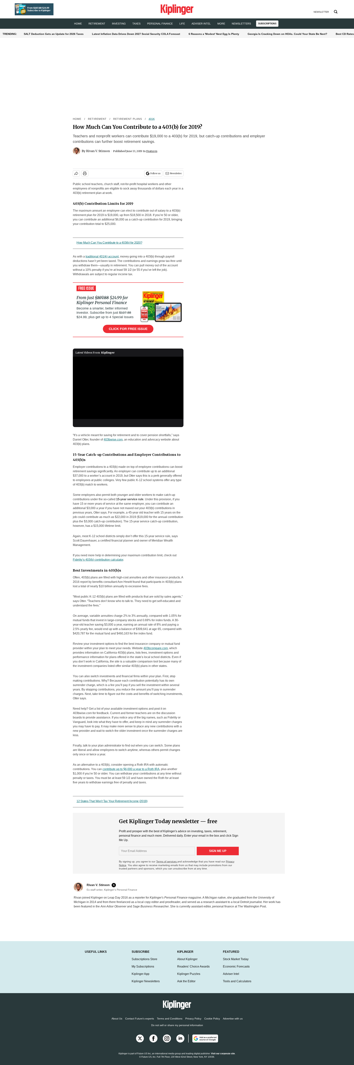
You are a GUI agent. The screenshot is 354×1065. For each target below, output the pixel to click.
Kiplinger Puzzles (188, 977)
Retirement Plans (127, 118)
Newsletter (176, 173)
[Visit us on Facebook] (153, 1042)
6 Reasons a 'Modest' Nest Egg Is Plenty (214, 33)
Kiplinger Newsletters (146, 984)
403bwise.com (113, 439)
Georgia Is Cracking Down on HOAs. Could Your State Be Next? (287, 33)
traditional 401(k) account (102, 256)
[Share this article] (76, 173)
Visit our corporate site (223, 1057)
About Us (117, 1022)
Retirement (96, 23)
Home (77, 118)
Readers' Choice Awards (193, 970)
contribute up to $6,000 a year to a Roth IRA (131, 769)
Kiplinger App (140, 977)
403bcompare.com (155, 648)
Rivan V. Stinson (98, 151)
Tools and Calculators (237, 984)
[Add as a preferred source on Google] (203, 1042)
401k (152, 118)
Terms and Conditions (169, 1022)
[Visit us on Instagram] (167, 1042)
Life (182, 23)
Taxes (136, 23)
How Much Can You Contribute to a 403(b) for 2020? (109, 242)
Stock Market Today (236, 962)
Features (151, 151)
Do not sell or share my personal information (177, 1028)
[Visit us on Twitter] (140, 1042)
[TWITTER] (115, 885)
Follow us (155, 173)
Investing (119, 23)
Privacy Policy (193, 1022)
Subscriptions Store (144, 962)
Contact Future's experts (139, 1022)
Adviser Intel (201, 23)
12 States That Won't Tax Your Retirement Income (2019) (112, 801)
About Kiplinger (187, 962)
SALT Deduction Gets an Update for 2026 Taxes (54, 33)
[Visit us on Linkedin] (180, 1042)
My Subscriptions (143, 970)
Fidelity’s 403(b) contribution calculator (98, 559)
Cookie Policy (212, 1022)
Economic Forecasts (236, 970)
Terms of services (166, 861)
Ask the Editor (186, 984)
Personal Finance (160, 23)
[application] (128, 388)
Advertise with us (233, 1022)
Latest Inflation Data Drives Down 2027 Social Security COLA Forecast (136, 33)
